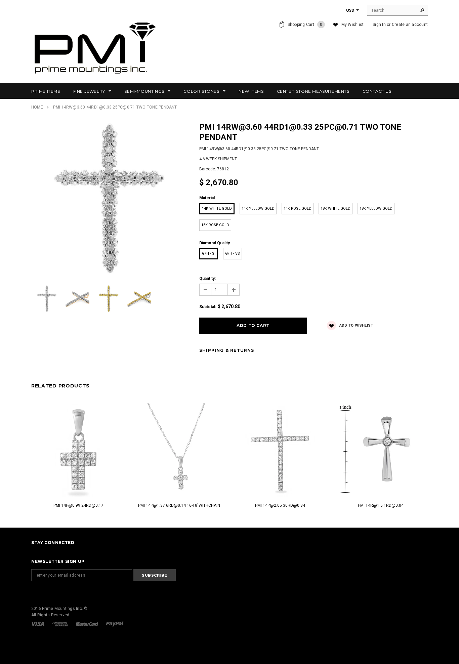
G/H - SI (208, 253)
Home (37, 107)
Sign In (379, 24)
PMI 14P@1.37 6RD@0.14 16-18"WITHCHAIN (179, 505)
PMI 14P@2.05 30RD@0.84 (280, 505)
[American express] (60, 623)
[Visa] (38, 623)
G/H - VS (232, 253)
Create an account (410, 24)
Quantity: (207, 278)
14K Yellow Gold (258, 208)
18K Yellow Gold (376, 208)
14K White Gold (217, 208)
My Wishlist (352, 24)
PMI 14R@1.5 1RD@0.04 (381, 505)
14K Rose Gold (297, 208)
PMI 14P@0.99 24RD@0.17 (78, 505)
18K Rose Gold (215, 225)
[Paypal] (115, 623)
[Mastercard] (87, 623)
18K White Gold (335, 208)
